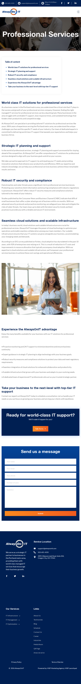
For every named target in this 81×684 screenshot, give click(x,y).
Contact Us (38, 632)
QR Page (37, 649)
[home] (11, 12)
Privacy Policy (16, 662)
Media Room (38, 644)
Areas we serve (39, 653)
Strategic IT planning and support (21, 71)
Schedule (37, 628)
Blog (35, 624)
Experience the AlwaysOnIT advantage (24, 82)
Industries (37, 640)
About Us (37, 616)
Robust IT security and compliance (22, 75)
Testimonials (38, 620)
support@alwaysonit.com (29, 3)
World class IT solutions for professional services (28, 67)
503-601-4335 (9, 3)
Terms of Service (57, 662)
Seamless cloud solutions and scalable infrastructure (29, 79)
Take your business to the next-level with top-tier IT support (33, 86)
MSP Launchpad (71, 668)
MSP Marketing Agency (55, 668)
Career (36, 636)
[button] (78, 12)
